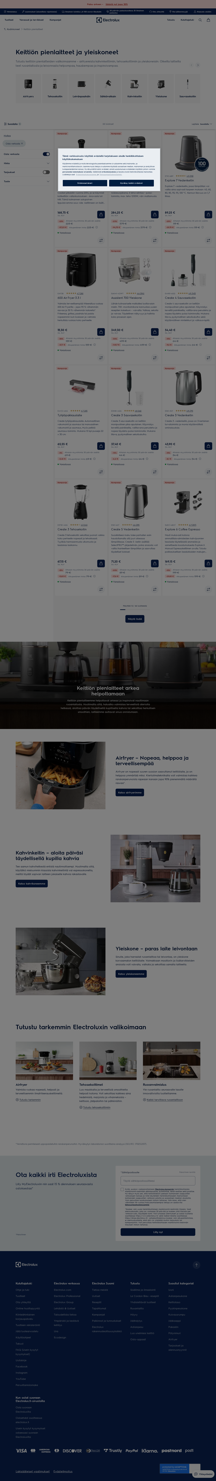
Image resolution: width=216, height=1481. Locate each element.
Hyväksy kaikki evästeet (131, 183)
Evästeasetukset (85, 183)
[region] (109, 169)
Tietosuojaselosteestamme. (110, 174)
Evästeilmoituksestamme (86, 174)
